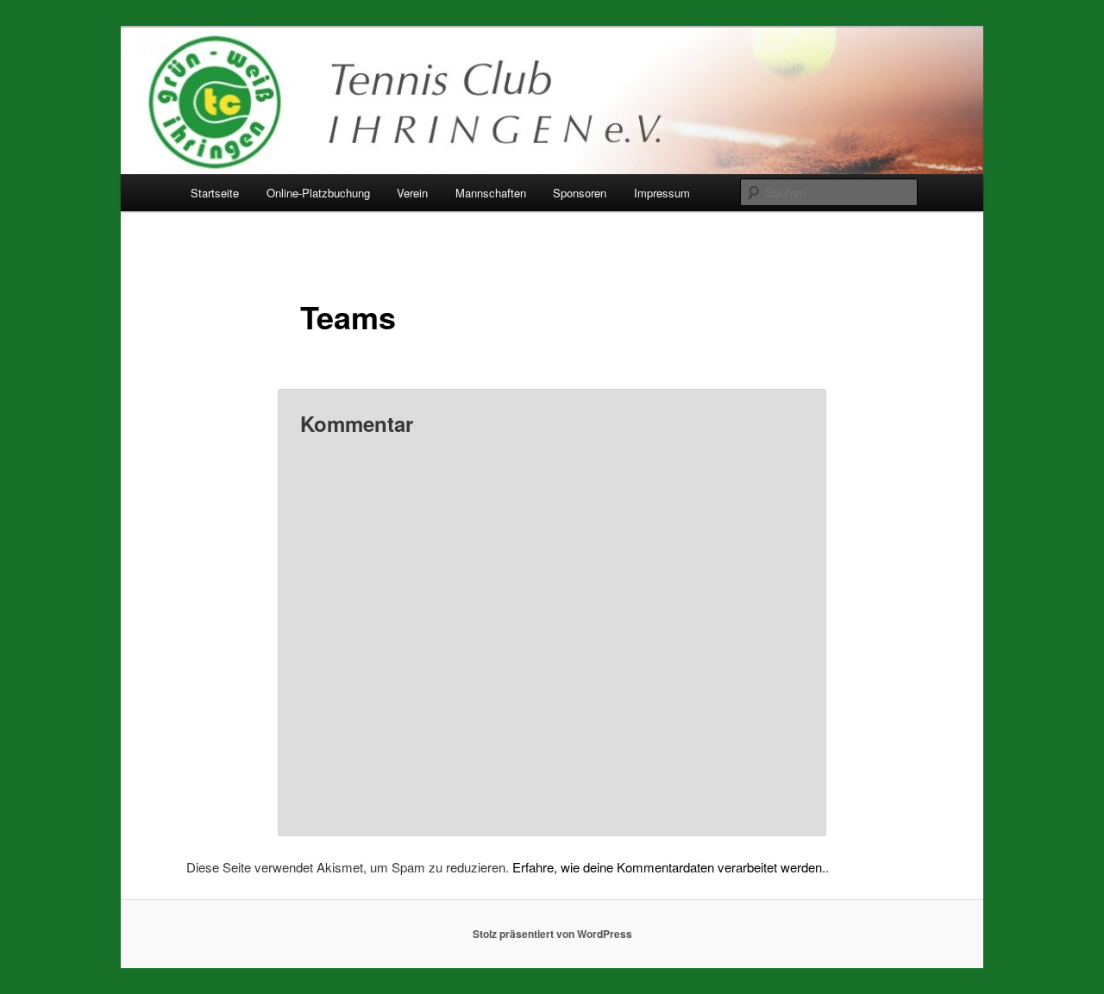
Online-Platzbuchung (318, 192)
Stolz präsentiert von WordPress (552, 933)
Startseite (215, 192)
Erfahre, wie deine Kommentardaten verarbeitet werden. (668, 867)
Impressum (662, 192)
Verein (412, 192)
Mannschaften (490, 192)
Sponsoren (579, 192)
